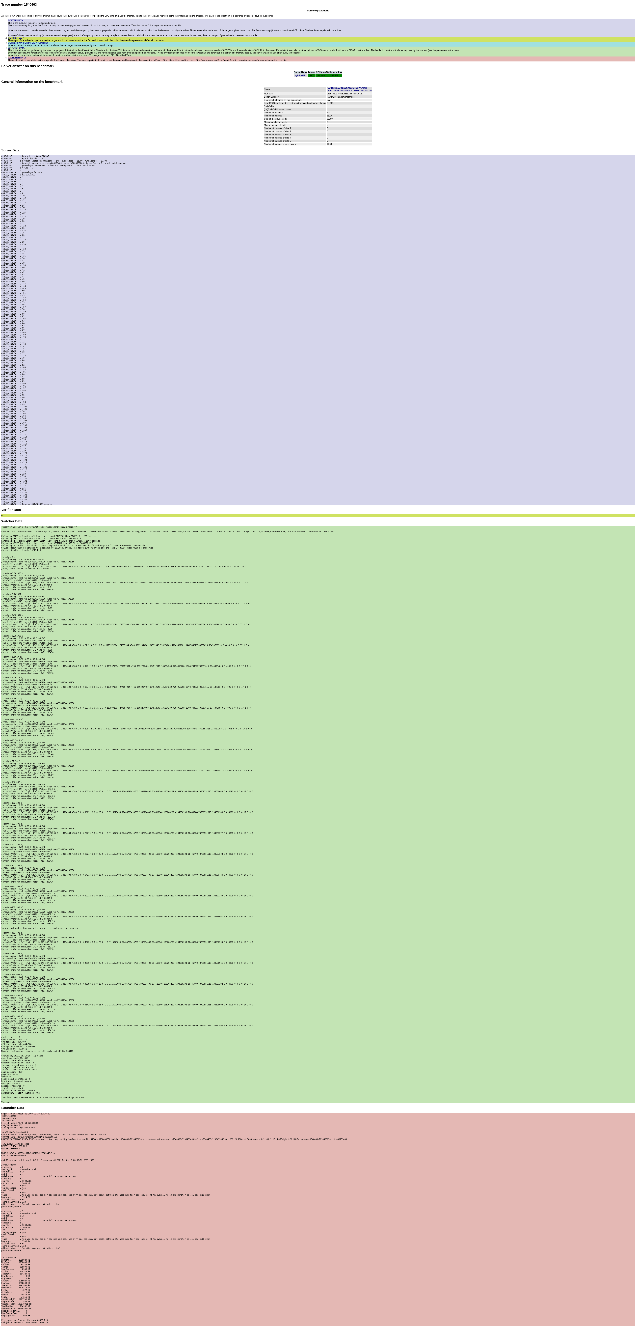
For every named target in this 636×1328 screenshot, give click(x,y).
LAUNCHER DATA (17, 57)
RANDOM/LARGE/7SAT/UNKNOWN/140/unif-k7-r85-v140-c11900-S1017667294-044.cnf (349, 89)
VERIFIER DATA (16, 38)
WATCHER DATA (16, 48)
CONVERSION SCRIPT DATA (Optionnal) (28, 43)
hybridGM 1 (301, 75)
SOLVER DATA (15, 20)
